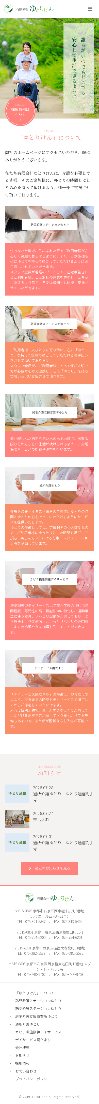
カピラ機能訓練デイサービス (38, 1031)
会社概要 (22, 1047)
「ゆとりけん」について (34, 992)
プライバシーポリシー (33, 1078)
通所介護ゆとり (27, 1024)
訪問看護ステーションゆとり (38, 1000)
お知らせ (22, 1055)
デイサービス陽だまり (33, 1039)
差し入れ (41, 819)
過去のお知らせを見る (52, 867)
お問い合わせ (26, 1070)
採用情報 (22, 1063)
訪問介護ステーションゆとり (38, 1008)
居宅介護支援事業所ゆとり (36, 1016)
